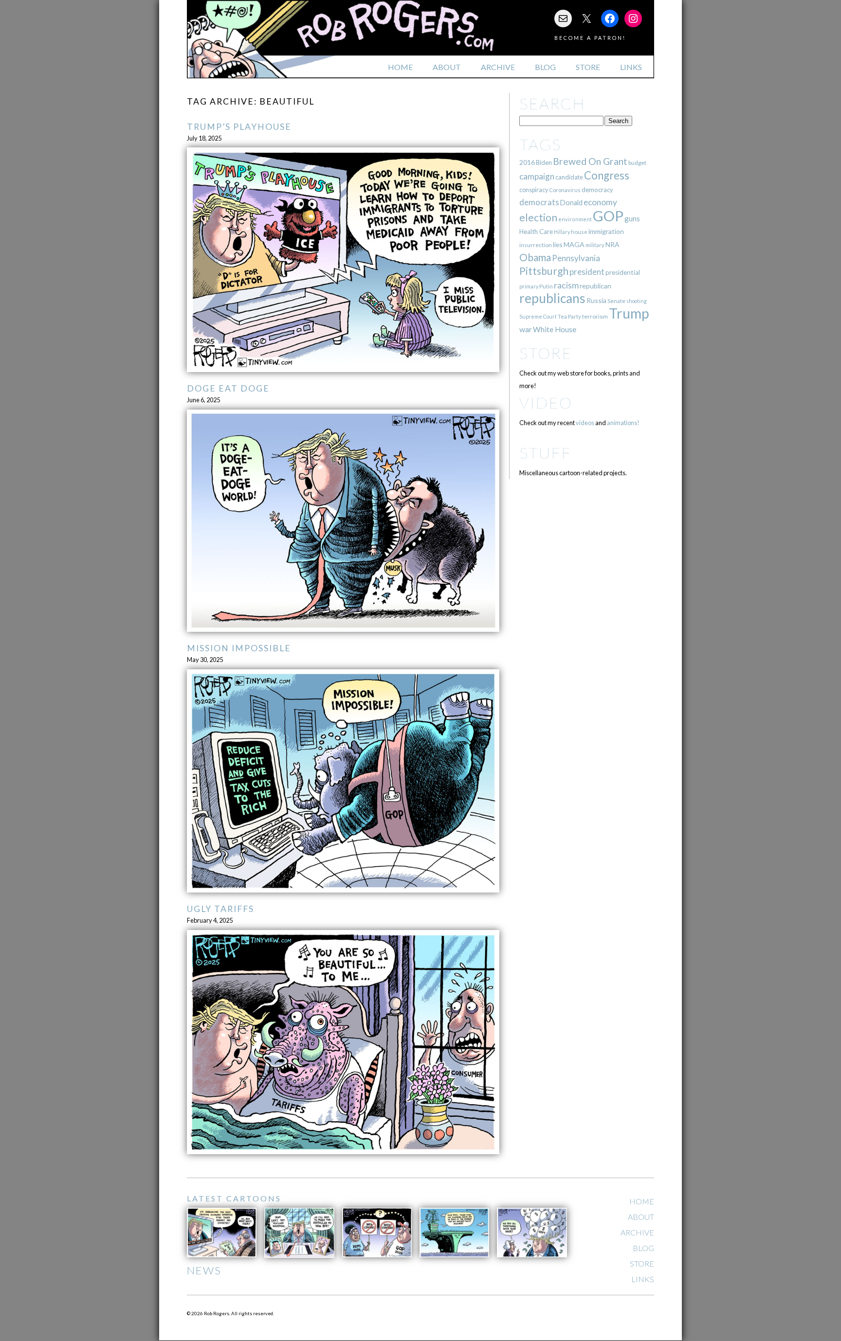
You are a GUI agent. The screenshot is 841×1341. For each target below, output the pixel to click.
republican (595, 286)
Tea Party (569, 316)
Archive (498, 67)
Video (545, 402)
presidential (622, 272)
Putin (546, 286)
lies (558, 244)
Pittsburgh (543, 271)
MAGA (574, 244)
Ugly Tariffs (220, 909)
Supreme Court (538, 316)
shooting (636, 301)
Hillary (562, 232)
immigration (606, 231)
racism (566, 285)
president (586, 272)
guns (632, 218)
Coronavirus (565, 190)
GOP (608, 215)
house (579, 232)
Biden (544, 162)
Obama (535, 257)
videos (585, 423)
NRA (612, 244)
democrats (539, 202)
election (538, 217)
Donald (571, 202)
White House (554, 329)
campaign (536, 176)
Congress (606, 175)
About (447, 67)
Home (400, 67)
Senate (616, 300)
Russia (596, 300)
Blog (545, 67)
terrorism (595, 316)
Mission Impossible (239, 648)
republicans (552, 298)
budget (637, 162)
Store (588, 67)
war (525, 329)
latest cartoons (234, 1198)
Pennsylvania (576, 258)
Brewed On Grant (590, 161)
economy (600, 202)
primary (528, 286)
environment (575, 219)
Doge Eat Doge (228, 388)
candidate (569, 177)
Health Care (536, 231)
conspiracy (533, 190)
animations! (623, 423)
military (594, 245)
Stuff (545, 452)
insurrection (535, 245)
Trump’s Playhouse (239, 127)
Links (631, 67)
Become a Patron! (590, 38)
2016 (527, 162)
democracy (597, 190)
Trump (629, 313)
